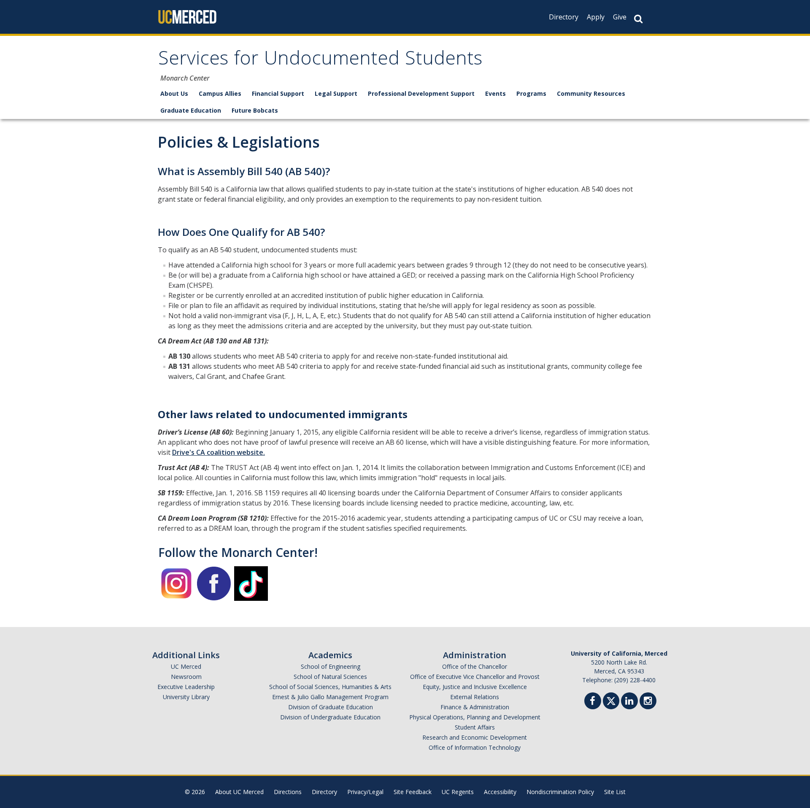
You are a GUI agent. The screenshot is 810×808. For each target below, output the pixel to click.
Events (495, 93)
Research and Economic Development (474, 737)
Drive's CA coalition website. (218, 452)
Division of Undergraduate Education (330, 717)
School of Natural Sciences (330, 677)
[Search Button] (638, 19)
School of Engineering (330, 666)
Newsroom (186, 677)
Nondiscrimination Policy (560, 792)
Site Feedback (413, 792)
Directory (563, 17)
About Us (174, 93)
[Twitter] (611, 699)
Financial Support (278, 93)
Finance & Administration (474, 707)
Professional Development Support (421, 93)
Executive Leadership (186, 687)
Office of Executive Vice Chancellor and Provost (475, 677)
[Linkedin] (629, 702)
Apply (596, 17)
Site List (615, 792)
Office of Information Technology (475, 747)
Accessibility (500, 792)
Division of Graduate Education (330, 707)
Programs (531, 93)
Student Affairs (475, 727)
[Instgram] (648, 702)
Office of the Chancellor (474, 666)
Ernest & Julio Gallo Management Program (330, 697)
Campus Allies (220, 93)
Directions (288, 792)
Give (619, 17)
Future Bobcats (255, 110)
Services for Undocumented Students (320, 60)
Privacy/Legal (365, 792)
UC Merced (186, 666)
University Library (186, 697)
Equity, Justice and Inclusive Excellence (475, 687)
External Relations (474, 697)
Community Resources (591, 93)
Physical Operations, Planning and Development (474, 717)
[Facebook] (592, 702)
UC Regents (458, 792)
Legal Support (336, 93)
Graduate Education (190, 110)
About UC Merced (239, 792)
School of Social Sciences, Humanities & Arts (330, 687)
